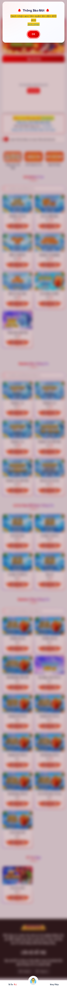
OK (33, 33)
